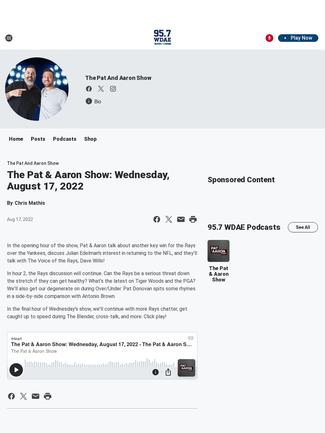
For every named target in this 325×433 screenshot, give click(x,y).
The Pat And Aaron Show (118, 77)
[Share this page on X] (168, 219)
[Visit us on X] (101, 89)
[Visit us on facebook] (89, 89)
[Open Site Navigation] (9, 38)
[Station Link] (162, 38)
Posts (38, 139)
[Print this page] (193, 219)
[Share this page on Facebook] (156, 219)
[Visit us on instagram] (113, 89)
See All (303, 227)
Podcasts (64, 139)
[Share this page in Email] (180, 219)
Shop (90, 139)
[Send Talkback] (269, 38)
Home (16, 139)
